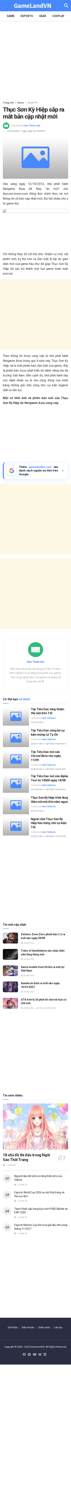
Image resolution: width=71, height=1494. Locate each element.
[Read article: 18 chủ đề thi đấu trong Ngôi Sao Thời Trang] (35, 1126)
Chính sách (44, 1327)
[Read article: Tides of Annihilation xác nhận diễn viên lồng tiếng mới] (10, 954)
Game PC (33, 102)
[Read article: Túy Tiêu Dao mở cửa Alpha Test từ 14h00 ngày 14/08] (16, 783)
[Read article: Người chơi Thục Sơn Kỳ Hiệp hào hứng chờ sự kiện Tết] (16, 826)
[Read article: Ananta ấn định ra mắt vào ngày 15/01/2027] (10, 987)
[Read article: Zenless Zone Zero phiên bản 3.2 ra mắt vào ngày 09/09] (10, 938)
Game (10, 15)
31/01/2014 (38, 811)
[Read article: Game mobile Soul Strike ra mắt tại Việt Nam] (10, 970)
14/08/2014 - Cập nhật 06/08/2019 (49, 789)
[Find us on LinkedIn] (45, 1355)
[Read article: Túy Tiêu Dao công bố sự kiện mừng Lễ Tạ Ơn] (16, 737)
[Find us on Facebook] (24, 1355)
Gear (42, 15)
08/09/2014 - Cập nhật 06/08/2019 (49, 769)
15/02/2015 (38, 722)
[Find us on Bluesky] (39, 1355)
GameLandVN (32, 5)
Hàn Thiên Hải (31, 125)
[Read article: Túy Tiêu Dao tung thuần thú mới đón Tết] (16, 716)
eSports (27, 15)
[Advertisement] (35, 59)
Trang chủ (8, 102)
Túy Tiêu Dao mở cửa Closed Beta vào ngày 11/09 (46, 756)
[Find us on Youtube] (34, 1355)
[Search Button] (66, 5)
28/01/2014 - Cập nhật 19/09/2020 (49, 836)
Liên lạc (58, 1327)
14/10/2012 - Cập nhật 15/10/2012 (26, 131)
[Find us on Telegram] (29, 1355)
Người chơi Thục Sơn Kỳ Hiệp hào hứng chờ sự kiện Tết (48, 823)
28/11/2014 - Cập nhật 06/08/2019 (49, 744)
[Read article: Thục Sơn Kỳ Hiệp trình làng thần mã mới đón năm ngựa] (16, 805)
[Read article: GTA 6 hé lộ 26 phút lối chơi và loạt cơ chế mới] (10, 1003)
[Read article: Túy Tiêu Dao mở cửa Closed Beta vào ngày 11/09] (16, 759)
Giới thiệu (13, 1327)
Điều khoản (28, 1327)
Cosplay (58, 15)
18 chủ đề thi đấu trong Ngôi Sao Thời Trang (26, 1157)
